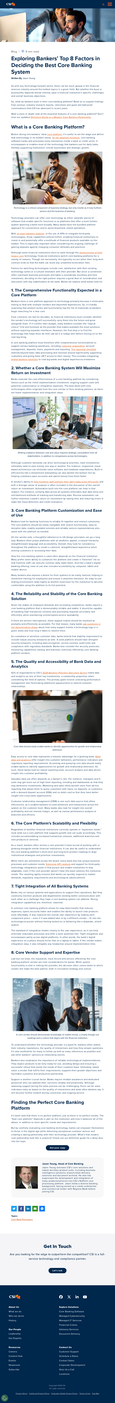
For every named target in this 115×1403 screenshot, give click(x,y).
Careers (13, 1351)
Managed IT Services (70, 1320)
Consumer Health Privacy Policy (64, 1393)
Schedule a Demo (68, 1356)
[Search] (103, 4)
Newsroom (14, 1365)
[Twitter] (14, 1208)
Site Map (95, 1393)
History (12, 1320)
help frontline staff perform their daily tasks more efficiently (66, 481)
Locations (64, 1373)
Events (12, 1360)
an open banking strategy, (31, 233)
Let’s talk (57, 1270)
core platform (54, 134)
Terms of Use (84, 1393)
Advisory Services (69, 1329)
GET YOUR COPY (57, 1147)
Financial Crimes (68, 1324)
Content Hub (16, 1356)
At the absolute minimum (66, 137)
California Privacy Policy (39, 1393)
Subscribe (14, 1369)
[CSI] (10, 4)
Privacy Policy (21, 1393)
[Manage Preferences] (4, 1398)
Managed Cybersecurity (72, 1315)
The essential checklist (83, 349)
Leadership (15, 1333)
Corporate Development (72, 1365)
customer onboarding (73, 345)
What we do (15, 1311)
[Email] (35, 1208)
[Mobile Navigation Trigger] (109, 4)
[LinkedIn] (28, 1208)
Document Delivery (69, 1333)
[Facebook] (21, 1208)
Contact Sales (66, 1360)
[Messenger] (42, 1208)
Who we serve (16, 1315)
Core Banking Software (71, 1311)
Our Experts (15, 1338)
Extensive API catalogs (58, 864)
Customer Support (69, 1351)
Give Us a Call (66, 1369)
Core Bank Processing (22, 1219)
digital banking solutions (24, 359)
